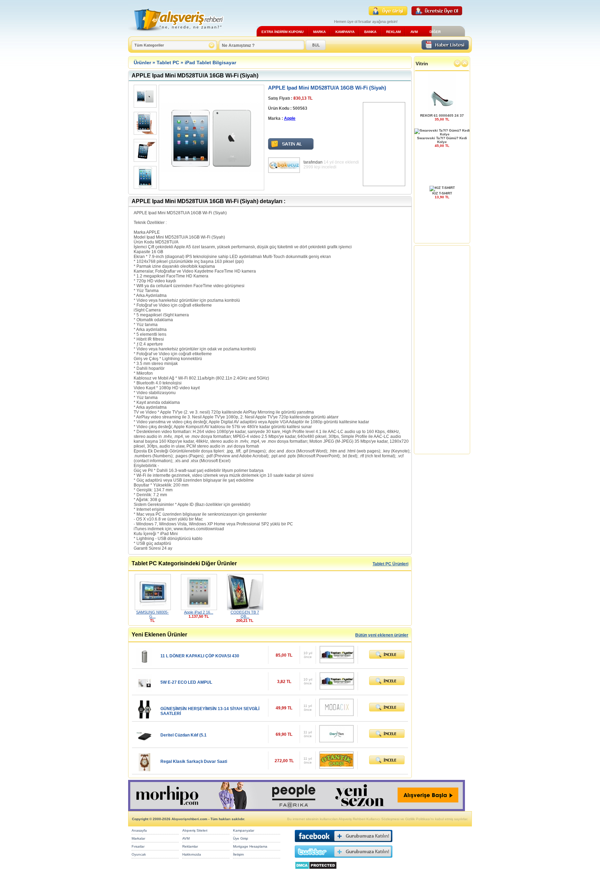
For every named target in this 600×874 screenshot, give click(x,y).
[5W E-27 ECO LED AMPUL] (144, 690)
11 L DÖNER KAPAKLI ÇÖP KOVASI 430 (199, 656)
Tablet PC (168, 62)
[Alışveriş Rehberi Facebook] (343, 844)
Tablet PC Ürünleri (390, 563)
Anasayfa (139, 830)
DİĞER (435, 32)
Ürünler (142, 62)
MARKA (319, 32)
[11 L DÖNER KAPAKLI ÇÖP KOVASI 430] (144, 664)
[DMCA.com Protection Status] (316, 871)
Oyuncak (139, 854)
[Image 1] (144, 96)
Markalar (138, 838)
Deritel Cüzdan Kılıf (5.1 (183, 735)
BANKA (370, 32)
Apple (289, 118)
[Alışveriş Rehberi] (176, 34)
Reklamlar (190, 846)
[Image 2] (144, 123)
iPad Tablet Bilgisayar (210, 62)
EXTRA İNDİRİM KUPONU (282, 32)
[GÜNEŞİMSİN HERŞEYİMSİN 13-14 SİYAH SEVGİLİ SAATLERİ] (144, 716)
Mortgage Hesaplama (250, 846)
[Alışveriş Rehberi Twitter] (343, 859)
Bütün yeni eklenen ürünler (381, 635)
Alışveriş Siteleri (194, 830)
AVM (414, 32)
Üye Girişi (240, 838)
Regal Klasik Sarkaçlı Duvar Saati (193, 761)
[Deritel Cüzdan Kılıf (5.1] (144, 743)
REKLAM (393, 32)
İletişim (238, 854)
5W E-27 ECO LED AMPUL (186, 682)
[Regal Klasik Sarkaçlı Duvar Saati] (144, 769)
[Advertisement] (384, 144)
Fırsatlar (138, 846)
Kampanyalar (243, 830)
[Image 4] (144, 177)
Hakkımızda (191, 854)
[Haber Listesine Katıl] (445, 48)
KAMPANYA (345, 32)
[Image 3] (144, 150)
